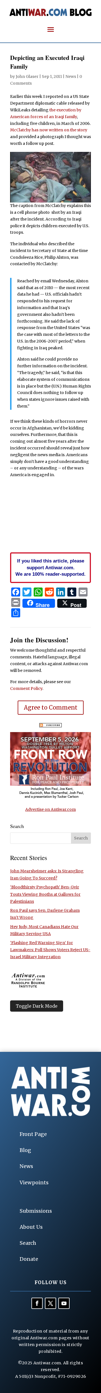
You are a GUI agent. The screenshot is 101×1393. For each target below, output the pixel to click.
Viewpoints (34, 1182)
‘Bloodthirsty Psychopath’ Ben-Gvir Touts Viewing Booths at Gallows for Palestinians (45, 894)
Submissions (36, 1211)
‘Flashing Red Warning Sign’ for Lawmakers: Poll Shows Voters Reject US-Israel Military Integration (50, 949)
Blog (25, 1150)
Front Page (33, 1134)
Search (28, 1243)
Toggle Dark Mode (37, 1006)
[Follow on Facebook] (37, 1303)
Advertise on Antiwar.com (50, 809)
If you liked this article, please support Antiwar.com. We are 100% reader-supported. (50, 567)
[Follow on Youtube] (64, 1303)
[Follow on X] (50, 1303)
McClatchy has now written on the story (48, 129)
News (70, 76)
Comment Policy (26, 688)
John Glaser (27, 76)
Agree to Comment (50, 707)
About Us (31, 1227)
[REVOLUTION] (50, 797)
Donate (29, 1259)
